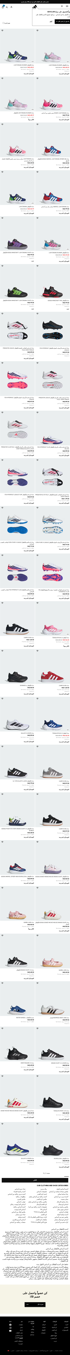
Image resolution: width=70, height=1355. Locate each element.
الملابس (66, 1327)
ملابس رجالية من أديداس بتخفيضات (37, 1202)
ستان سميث (64, 1199)
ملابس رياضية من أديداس (60, 1207)
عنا (33, 1326)
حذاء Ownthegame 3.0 (27, 1063)
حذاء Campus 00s (29, 637)
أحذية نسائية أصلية (62, 1214)
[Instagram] (10, 1327)
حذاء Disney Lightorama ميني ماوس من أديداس (55, 113)
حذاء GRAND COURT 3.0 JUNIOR (60, 1063)
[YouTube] (10, 1330)
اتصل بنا (21, 1344)
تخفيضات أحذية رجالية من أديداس (37, 1207)
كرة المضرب (53, 1338)
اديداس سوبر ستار (62, 1209)
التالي (35, 1180)
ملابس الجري (21, 1199)
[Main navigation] (67, 6)
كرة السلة (54, 1327)
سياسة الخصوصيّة (33, 1350)
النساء (43, 1327)
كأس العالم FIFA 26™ (40, 1212)
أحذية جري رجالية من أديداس (16, 1194)
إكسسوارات (65, 1330)
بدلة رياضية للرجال (62, 1202)
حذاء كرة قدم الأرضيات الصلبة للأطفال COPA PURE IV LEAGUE (52, 542)
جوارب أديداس (21, 1202)
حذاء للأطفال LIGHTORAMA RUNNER (59, 65)
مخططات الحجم (19, 1341)
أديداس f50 (43, 1209)
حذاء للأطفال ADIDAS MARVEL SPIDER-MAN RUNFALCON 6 (17, 876)
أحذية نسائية (21, 1217)
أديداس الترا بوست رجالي (17, 1204)
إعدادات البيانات (58, 1350)
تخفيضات (43, 1333)
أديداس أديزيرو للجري (18, 1220)
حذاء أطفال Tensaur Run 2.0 (60, 637)
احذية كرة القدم (42, 1194)
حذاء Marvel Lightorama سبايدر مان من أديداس (55, 206)
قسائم (21, 1338)
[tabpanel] (35, 605)
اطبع (51, 1350)
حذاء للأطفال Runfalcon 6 (61, 1158)
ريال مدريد (43, 1189)
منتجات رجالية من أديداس (17, 1222)
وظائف (32, 1329)
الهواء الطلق (54, 1335)
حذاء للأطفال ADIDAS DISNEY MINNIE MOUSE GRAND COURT (52, 876)
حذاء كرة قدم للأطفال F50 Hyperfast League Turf (19, 494)
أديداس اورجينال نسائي (61, 1220)
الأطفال (43, 1330)
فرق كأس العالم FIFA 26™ (39, 1222)
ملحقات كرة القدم (41, 1220)
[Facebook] (10, 1324)
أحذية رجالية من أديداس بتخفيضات (37, 1197)
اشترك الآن (40, 1304)
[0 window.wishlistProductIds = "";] (62, 6)
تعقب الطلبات (19, 1333)
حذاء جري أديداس (20, 1189)
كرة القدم (44, 1214)
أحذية (66, 1324)
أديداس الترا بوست (19, 1209)
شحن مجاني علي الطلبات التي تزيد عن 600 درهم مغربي (35, 1)
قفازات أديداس (63, 1212)
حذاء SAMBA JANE (29, 922)
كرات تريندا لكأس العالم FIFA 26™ (37, 1217)
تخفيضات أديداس (42, 1191)
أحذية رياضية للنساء (19, 1191)
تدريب (55, 1341)
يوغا (56, 1333)
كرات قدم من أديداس (61, 1222)
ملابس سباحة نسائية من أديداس (58, 1191)
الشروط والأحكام (44, 1350)
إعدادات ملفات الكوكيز (21, 1350)
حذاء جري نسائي (20, 1214)
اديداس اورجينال (63, 1204)
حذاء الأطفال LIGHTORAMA (26, 206)
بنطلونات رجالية (20, 1197)
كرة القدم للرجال (41, 1204)
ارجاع (21, 1330)
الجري (55, 1324)
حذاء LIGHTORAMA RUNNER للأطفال (24, 113)
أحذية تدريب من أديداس (61, 1197)
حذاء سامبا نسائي (63, 1194)
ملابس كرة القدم (42, 1199)
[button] (53, 30)
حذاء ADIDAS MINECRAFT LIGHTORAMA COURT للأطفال (18, 252)
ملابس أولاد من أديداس (18, 1212)
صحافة (32, 1332)
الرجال (43, 1324)
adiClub (32, 1334)
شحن (21, 1327)
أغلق (51, 21)
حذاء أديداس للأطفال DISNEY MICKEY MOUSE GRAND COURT (17, 1110)
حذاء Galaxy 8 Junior (27, 733)
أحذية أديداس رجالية (19, 1207)
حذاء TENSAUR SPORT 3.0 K (61, 1111)
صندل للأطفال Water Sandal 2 (25, 1017)
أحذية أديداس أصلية (62, 1189)
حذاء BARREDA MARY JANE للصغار (59, 1017)
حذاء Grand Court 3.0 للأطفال (25, 970)
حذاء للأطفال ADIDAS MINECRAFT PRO (58, 300)
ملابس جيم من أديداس (61, 1217)
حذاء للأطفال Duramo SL (27, 685)
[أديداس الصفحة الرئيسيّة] (35, 6)
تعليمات (21, 1324)
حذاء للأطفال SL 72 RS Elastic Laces (23, 781)
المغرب (12, 1350)
